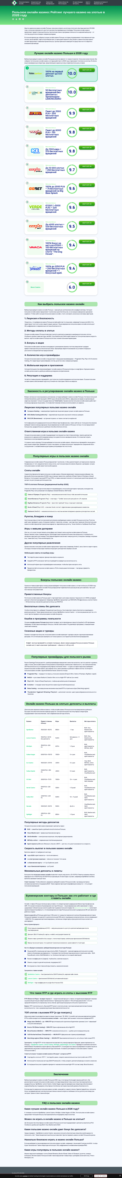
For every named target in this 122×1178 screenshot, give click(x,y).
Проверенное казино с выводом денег (101, 2)
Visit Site (86, 70)
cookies (25, 1176)
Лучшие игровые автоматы (78, 2)
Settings (86, 1176)
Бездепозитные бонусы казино (36, 2)
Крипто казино (88, 2)
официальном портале (81, 908)
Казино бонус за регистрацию (63, 2)
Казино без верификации (50, 2)
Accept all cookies (100, 1176)
